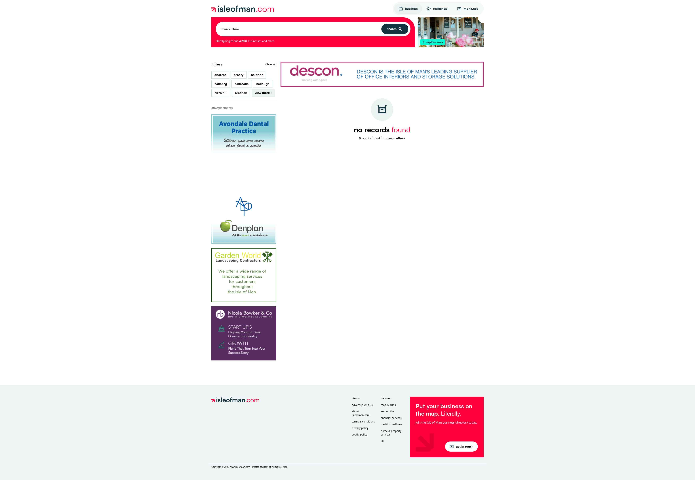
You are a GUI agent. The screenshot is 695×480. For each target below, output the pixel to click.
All (382, 441)
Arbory (238, 75)
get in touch (464, 447)
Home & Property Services (391, 432)
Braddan (241, 93)
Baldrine (257, 75)
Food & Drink (388, 405)
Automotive (387, 411)
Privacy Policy (360, 428)
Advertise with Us (362, 405)
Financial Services (391, 418)
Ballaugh (262, 84)
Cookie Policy (359, 434)
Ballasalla (242, 84)
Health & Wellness (391, 424)
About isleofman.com (361, 413)
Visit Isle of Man (279, 466)
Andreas (220, 75)
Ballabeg (220, 84)
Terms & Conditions (363, 421)
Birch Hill (220, 93)
